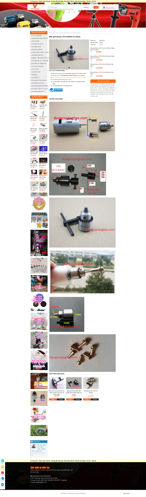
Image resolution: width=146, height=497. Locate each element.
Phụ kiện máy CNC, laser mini (39, 60)
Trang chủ (35, 1)
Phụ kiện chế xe (36, 46)
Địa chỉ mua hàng (80, 1)
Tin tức (88, 1)
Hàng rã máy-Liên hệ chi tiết (39, 38)
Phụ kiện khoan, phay (38, 83)
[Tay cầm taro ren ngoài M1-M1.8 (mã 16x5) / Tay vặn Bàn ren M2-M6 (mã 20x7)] (34, 183)
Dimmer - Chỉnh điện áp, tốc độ (39, 58)
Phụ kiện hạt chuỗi (37, 44)
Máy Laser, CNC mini (37, 66)
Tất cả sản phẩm (36, 35)
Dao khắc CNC (36, 72)
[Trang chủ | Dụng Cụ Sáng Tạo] (38, 7)
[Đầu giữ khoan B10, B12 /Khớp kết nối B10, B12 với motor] (74, 383)
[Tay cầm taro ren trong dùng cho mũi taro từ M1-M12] (43, 113)
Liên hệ (94, 1)
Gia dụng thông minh (38, 91)
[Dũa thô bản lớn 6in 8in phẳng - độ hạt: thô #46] (34, 113)
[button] (69, 67)
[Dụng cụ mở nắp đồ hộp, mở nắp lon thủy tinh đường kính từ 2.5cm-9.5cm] (43, 172)
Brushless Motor (37, 49)
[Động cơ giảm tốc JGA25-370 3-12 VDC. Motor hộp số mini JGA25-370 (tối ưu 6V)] (43, 125)
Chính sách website (44, 1)
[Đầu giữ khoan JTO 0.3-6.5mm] (91, 383)
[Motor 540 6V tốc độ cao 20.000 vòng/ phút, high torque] (34, 136)
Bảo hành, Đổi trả (69, 1)
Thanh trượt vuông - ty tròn (39, 52)
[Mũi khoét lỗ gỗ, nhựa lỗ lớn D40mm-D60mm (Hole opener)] (43, 160)
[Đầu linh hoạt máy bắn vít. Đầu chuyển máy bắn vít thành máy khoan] (57, 383)
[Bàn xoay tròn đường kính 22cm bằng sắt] (43, 183)
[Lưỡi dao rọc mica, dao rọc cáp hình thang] (34, 172)
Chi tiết (61, 399)
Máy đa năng (35, 41)
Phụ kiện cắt (35, 77)
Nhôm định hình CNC (37, 55)
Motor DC (35, 74)
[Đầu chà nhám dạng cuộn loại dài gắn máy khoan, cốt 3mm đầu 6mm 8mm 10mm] (34, 101)
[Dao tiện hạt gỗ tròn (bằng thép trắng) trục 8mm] (43, 148)
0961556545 (110, 7)
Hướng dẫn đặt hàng (57, 1)
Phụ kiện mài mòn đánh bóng (39, 86)
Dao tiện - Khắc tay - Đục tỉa (39, 88)
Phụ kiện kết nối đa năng (39, 80)
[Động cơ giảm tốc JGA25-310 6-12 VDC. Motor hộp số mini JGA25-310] (43, 136)
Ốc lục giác (35, 69)
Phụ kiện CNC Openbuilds (39, 63)
